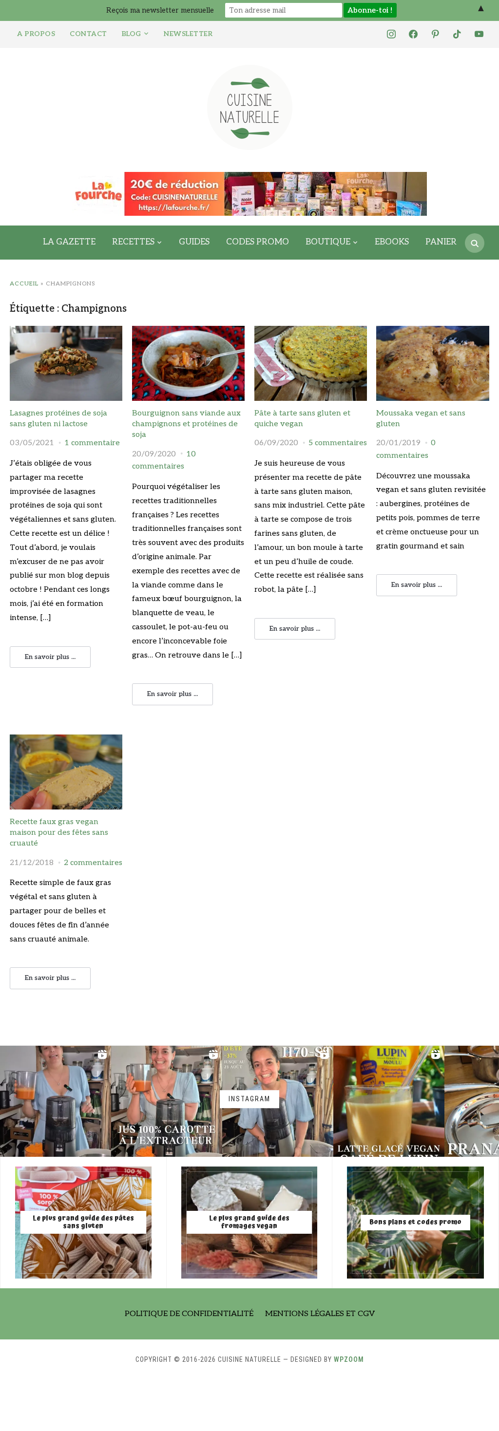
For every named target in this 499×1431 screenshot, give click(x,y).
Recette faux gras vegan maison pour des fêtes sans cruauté (59, 832)
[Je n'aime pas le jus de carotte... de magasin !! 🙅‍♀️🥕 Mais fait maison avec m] (55, 1101)
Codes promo (257, 242)
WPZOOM (349, 1359)
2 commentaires (93, 862)
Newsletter (188, 34)
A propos (36, 34)
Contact (88, 34)
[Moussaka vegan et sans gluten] (432, 332)
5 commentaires (337, 443)
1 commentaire (92, 443)
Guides (194, 242)
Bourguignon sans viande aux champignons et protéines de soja (186, 424)
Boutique (328, 242)
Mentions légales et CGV (320, 1313)
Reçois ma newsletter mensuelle (160, 10)
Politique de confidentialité (189, 1313)
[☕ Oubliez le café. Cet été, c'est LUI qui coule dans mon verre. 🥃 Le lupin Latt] (388, 1101)
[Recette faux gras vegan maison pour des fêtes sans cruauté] (66, 740)
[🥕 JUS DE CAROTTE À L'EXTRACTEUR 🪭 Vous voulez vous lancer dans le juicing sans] (166, 1101)
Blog (131, 34)
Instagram (249, 1099)
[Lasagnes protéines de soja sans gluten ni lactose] (66, 332)
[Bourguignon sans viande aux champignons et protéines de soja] (188, 332)
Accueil (24, 283)
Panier (441, 242)
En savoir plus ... (50, 657)
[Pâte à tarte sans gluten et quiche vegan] (310, 332)
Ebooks (392, 242)
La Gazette (69, 242)
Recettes (133, 242)
